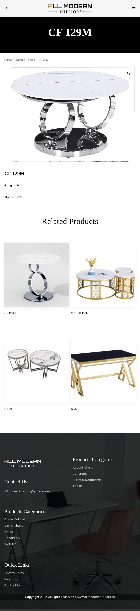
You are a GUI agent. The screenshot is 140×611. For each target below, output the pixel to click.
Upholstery (12, 538)
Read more (12, 320)
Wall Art (10, 544)
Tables (77, 486)
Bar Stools (80, 474)
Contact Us (12, 585)
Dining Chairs (13, 525)
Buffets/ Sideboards (87, 480)
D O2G (75, 408)
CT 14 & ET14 (80, 313)
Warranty (11, 579)
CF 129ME (11, 313)
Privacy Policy (14, 573)
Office (8, 532)
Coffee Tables (25, 60)
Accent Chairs (83, 467)
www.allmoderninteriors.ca (96, 597)
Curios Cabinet (15, 519)
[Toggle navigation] (113, 8)
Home (8, 60)
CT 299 (8, 408)
